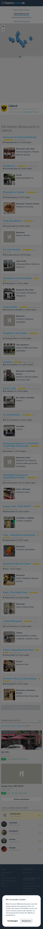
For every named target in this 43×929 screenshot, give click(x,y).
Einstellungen (12, 921)
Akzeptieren (26, 921)
